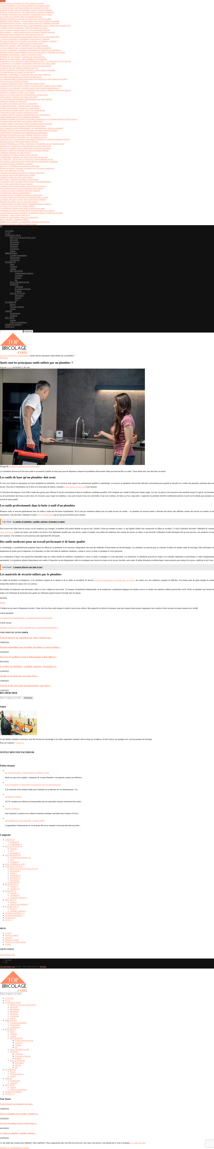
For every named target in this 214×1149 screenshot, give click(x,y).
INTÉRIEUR (10, 262)
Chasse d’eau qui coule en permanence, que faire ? (25, 685)
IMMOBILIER (11, 253)
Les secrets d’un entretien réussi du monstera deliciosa (21, 17)
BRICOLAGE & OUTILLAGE (23, 238)
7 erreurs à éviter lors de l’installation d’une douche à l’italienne (24, 39)
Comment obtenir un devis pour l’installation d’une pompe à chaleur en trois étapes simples (35, 90)
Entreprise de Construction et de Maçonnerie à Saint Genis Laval (25, 146)
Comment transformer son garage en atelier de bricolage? (22, 173)
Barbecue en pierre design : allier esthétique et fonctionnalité (23, 59)
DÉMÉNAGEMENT (13, 325)
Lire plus (141, 1143)
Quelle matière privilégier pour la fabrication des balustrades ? (24, 133)
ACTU (8, 233)
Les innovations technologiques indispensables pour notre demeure (26, 99)
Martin (9, 367)
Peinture (18, 278)
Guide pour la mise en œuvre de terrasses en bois (19, 112)
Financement (15, 258)
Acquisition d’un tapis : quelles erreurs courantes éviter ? (22, 43)
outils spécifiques (6, 532)
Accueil (3, 356)
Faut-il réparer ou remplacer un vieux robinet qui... (26, 637)
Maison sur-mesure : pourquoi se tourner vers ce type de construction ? (27, 168)
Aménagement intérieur (24, 273)
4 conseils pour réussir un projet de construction (18, 104)
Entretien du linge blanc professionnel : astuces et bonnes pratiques (26, 10)
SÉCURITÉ (10, 318)
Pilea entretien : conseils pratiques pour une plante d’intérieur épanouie (27, 32)
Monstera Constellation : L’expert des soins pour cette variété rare (25, 75)
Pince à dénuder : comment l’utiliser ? (14, 219)
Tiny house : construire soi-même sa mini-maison (19, 179)
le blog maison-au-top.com (74, 487)
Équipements (15, 313)
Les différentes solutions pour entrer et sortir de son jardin (22, 208)
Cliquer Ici (20, 743)
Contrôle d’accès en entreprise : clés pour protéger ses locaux (24, 28)
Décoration (19, 296)
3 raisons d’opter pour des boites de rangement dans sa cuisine (24, 197)
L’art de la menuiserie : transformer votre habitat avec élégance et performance (30, 50)
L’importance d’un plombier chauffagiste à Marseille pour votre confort (27, 63)
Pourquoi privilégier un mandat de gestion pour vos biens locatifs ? (26, 19)
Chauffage (19, 287)
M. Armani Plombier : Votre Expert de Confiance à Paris (27, 773)
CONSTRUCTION (13, 235)
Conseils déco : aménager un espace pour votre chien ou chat (24, 157)
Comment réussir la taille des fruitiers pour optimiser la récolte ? (25, 8)
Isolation (18, 291)
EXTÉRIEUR (10, 302)
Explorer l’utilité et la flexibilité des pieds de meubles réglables (24, 150)
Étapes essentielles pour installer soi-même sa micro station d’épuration (27, 70)
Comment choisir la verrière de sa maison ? (17, 164)
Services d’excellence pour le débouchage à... (18, 1123)
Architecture (15, 260)
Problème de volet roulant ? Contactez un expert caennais (22, 57)
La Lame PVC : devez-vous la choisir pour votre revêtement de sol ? (26, 159)
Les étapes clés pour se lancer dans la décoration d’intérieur (23, 199)
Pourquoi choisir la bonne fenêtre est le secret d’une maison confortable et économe (32, 52)
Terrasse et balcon (17, 307)
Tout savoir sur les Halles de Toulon (14, 81)
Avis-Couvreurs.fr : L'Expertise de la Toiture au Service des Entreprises (33, 785)
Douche (18, 298)
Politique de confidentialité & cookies (14, 1148)
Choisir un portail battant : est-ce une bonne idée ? (19, 217)
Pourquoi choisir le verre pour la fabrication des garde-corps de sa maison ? (29, 130)
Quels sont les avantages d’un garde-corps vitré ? (19, 97)
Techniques (14, 249)
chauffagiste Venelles (13, 797)
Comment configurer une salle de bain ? (15, 153)
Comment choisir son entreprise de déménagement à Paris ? (23, 126)
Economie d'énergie (18, 898)
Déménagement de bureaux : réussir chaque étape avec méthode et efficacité (29, 23)
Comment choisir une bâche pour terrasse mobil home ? (21, 121)
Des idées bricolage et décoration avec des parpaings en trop (23, 137)
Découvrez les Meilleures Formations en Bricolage (20, 166)
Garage (13, 309)
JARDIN (8, 311)
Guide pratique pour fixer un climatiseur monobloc (20, 117)
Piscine (12, 304)
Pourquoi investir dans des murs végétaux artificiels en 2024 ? (24, 135)
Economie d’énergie (23, 289)
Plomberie (14, 246)
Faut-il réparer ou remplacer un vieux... (16, 1104)
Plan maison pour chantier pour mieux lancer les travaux (22, 34)
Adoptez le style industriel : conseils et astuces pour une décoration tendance (29, 88)
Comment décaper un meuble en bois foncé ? (17, 72)
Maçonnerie (14, 242)
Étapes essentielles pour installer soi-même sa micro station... (30, 647)
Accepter (134, 1143)
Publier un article (11, 935)
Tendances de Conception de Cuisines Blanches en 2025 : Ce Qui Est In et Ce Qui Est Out (35, 61)
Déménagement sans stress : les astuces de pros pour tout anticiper (25, 66)
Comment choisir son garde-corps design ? (16, 177)
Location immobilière (18, 255)
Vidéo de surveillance (18, 322)
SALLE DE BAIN (17, 293)
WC (16, 300)
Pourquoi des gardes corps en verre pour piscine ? (19, 202)
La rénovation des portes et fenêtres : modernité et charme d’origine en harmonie (31, 213)
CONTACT (9, 327)
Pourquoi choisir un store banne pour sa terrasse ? (19, 141)
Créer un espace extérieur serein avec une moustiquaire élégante (25, 30)
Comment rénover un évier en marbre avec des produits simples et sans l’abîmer (31, 86)
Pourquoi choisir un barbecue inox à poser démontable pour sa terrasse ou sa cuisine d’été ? (35, 26)
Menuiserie (14, 244)
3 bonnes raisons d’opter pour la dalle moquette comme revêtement (26, 124)
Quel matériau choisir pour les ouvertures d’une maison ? (22, 188)
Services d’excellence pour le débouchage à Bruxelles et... (28, 657)
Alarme (13, 320)
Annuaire (8, 938)
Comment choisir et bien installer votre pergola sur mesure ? (23, 186)
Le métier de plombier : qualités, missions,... (18, 1133)
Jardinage (13, 316)
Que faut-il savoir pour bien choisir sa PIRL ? (17, 206)
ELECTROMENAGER (19, 282)
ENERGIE (14, 284)
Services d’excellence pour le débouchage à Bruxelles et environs (25, 148)
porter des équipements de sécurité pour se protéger (114, 580)
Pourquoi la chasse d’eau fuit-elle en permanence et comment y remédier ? (29, 41)
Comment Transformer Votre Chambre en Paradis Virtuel (22, 83)
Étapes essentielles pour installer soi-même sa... (19, 1114)
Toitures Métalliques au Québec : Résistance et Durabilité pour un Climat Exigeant (32, 144)
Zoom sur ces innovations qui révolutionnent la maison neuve (24, 95)
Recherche (28, 331)
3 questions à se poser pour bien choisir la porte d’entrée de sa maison (27, 211)
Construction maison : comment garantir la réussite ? (20, 106)
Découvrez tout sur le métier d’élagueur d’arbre (18, 224)
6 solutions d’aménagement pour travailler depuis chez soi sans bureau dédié (29, 37)
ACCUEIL (9, 231)
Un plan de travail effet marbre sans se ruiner (17, 175)
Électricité (14, 240)
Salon (12, 264)
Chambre (13, 267)
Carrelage (18, 275)
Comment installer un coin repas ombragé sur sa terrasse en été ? (25, 5)
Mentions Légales (12, 940)
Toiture (12, 251)
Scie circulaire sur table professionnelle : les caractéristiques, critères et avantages (31, 128)
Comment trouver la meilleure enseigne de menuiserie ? (21, 195)
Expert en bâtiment (12, 809)
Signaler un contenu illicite (15, 942)
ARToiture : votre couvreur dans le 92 (15, 215)
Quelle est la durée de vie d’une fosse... (19, 676)
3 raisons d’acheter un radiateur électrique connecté (20, 190)
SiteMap (43, 967)
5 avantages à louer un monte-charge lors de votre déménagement (25, 182)
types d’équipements (45, 515)
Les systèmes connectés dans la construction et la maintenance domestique (29, 162)
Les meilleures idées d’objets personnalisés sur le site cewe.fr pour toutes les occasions (33, 79)
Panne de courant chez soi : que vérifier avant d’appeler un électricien (27, 12)
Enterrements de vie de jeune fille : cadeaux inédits (24, 821)
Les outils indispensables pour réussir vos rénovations (21, 77)
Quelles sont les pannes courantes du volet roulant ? (20, 108)
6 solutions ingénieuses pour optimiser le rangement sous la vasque (26, 14)
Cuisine (13, 269)
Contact (8, 944)
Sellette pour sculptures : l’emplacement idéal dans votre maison (25, 222)
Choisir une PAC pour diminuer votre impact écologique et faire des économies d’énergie (35, 139)
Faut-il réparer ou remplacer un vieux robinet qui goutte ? (22, 3)
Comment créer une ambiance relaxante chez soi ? (19, 68)
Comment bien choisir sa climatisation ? (15, 193)
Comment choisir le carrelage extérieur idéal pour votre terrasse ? (25, 115)
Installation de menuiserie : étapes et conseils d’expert (21, 55)
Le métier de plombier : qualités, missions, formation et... (28, 666)
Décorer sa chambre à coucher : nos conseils (17, 92)
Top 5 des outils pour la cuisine (12, 170)
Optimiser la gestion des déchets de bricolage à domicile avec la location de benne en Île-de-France (38, 119)
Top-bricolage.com (7, 955)
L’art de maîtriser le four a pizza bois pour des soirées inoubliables (25, 48)
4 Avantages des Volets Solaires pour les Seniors (19, 155)
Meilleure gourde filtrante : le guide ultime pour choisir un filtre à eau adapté (29, 21)
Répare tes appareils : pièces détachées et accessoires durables (24, 46)
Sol (16, 280)
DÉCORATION (16, 271)
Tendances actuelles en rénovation (13, 101)
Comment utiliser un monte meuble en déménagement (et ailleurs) (25, 204)
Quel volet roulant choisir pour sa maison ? (16, 184)
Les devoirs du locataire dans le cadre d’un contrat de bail (22, 110)
